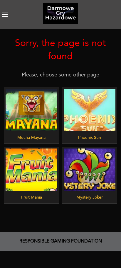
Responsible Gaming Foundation (60, 241)
